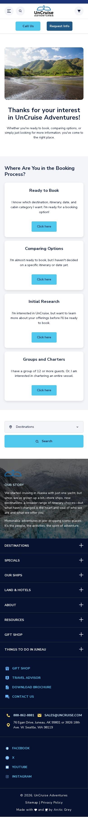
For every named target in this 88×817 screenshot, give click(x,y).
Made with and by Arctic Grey (43, 810)
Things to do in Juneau (25, 649)
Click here (44, 226)
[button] (9, 11)
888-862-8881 (23, 715)
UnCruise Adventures (51, 795)
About (10, 605)
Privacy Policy (52, 802)
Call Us (28, 26)
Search (46, 441)
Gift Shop (13, 635)
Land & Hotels (18, 590)
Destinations (17, 546)
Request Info (59, 26)
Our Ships (13, 575)
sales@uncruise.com (63, 715)
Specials (12, 560)
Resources (14, 620)
